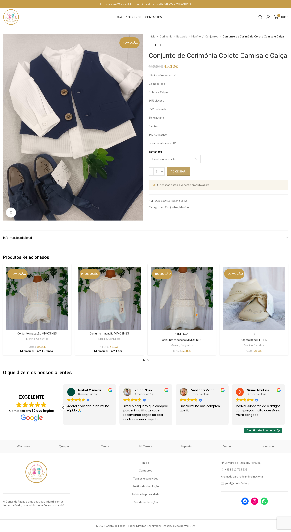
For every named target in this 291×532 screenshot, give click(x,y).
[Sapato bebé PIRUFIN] (254, 298)
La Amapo (268, 446)
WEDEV (190, 525)
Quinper (64, 446)
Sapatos (259, 345)
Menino (196, 36)
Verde (227, 446)
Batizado (181, 36)
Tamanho (155, 151)
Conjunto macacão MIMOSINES (37, 333)
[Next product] (160, 45)
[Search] (260, 17)
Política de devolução (145, 486)
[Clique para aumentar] (11, 213)
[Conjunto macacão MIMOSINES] (37, 298)
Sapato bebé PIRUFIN (254, 340)
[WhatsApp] (264, 501)
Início (152, 36)
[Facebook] (245, 501)
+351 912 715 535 (236, 469)
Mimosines (23, 446)
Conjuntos (211, 36)
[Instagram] (254, 501)
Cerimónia (166, 36)
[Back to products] (155, 45)
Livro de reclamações (146, 502)
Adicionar (178, 171)
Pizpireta (186, 446)
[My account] (268, 17)
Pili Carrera (145, 446)
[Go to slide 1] (144, 360)
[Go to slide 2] (148, 360)
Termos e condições (145, 478)
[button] (63, 408)
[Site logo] (11, 16)
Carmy (105, 446)
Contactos (145, 470)
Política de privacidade (145, 494)
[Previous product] (151, 45)
